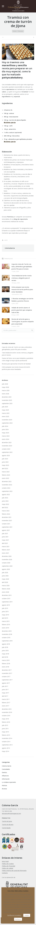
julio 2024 (5, 426)
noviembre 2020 (7, 559)
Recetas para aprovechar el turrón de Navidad (16, 364)
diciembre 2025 (6, 397)
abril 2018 (5, 657)
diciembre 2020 (6, 556)
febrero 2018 (6, 663)
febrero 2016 (6, 722)
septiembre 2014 (7, 745)
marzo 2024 (5, 436)
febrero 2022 (6, 514)
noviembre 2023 (7, 446)
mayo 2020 (5, 579)
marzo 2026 (5, 390)
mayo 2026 (5, 387)
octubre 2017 (6, 676)
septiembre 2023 (7, 452)
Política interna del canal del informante (14, 870)
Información (6, 779)
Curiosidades (6, 769)
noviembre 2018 (7, 634)
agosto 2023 (6, 455)
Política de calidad (7, 868)
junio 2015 (5, 728)
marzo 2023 (5, 472)
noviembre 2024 (7, 420)
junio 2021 (5, 537)
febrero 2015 (6, 735)
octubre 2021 (6, 524)
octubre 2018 (6, 637)
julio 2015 (5, 725)
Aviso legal (5, 861)
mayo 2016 (5, 719)
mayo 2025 (5, 410)
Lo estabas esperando (9, 782)
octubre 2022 (6, 488)
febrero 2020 (6, 589)
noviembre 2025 (7, 400)
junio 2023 (5, 462)
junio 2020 (5, 576)
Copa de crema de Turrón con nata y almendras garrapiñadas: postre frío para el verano (22, 266)
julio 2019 (5, 608)
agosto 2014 (6, 748)
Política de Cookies (8, 864)
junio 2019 (5, 611)
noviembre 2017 (7, 673)
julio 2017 (5, 686)
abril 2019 (5, 618)
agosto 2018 (6, 644)
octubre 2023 (6, 449)
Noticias (4, 785)
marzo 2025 (5, 413)
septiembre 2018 (7, 641)
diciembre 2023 (6, 442)
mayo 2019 (5, 615)
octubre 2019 (6, 598)
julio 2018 (5, 647)
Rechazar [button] (18, 919)
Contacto (5, 873)
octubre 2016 (6, 715)
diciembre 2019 (6, 595)
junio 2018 (5, 650)
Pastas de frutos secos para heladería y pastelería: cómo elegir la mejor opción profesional (17, 359)
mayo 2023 (5, 465)
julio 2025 (5, 407)
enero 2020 (5, 592)
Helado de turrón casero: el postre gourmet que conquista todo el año (22, 310)
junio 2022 (5, 501)
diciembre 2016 (6, 709)
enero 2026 (5, 394)
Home (14, 31)
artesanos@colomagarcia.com (11, 813)
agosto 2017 (6, 683)
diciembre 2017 (6, 670)
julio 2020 (5, 572)
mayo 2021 (5, 540)
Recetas (20, 31)
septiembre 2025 (7, 403)
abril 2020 (5, 582)
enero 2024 (5, 439)
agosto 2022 (6, 494)
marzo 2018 (5, 660)
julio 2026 (5, 384)
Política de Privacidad (8, 866)
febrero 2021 (6, 550)
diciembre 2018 (6, 631)
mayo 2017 (5, 693)
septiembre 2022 (7, 491)
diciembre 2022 (6, 481)
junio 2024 (5, 429)
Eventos (4, 772)
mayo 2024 (5, 433)
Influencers (5, 776)
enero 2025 (5, 416)
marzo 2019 (5, 621)
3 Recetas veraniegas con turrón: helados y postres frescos (22, 300)
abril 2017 (5, 696)
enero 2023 (5, 478)
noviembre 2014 (7, 738)
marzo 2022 (5, 511)
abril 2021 (5, 543)
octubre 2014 (6, 741)
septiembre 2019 (7, 602)
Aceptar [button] (26, 915)
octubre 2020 (6, 563)
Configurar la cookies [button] (14, 915)
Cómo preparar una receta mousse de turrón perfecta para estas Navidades (22, 289)
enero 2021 (5, 553)
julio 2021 (5, 533)
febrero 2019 (6, 624)
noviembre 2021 (7, 520)
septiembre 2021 (7, 527)
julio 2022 (5, 498)
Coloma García (6, 766)
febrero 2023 (6, 475)
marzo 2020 (5, 585)
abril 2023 (5, 468)
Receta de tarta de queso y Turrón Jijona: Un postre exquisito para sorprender (23, 321)
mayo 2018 (5, 654)
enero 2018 (5, 667)
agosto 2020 (6, 569)
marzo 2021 (5, 546)
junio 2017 (5, 689)
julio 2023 (5, 459)
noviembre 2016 (7, 712)
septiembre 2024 (7, 423)
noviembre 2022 (7, 485)
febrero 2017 (6, 702)
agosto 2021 (6, 530)
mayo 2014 (5, 751)
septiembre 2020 (7, 566)
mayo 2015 (5, 732)
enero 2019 (5, 628)
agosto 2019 (6, 605)
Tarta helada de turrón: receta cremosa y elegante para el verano (21, 278)
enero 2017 (5, 706)
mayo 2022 (5, 504)
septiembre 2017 (7, 680)
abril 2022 (5, 507)
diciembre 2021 (6, 517)
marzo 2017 (5, 699)
